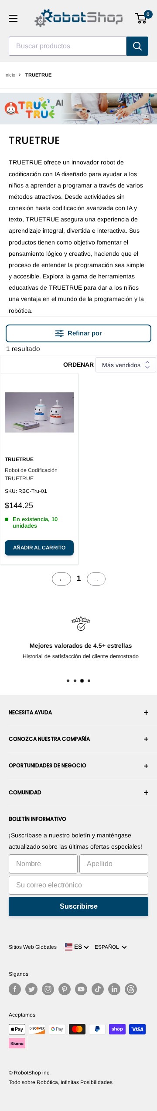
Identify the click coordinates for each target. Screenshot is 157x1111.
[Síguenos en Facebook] (15, 989)
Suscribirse (79, 906)
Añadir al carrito (39, 548)
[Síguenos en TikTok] (98, 989)
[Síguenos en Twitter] (31, 989)
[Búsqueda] (137, 46)
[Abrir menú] (13, 18)
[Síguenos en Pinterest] (64, 989)
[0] (141, 18)
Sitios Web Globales (33, 947)
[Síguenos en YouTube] (81, 989)
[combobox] (67, 46)
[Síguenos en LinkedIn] (114, 989)
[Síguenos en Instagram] (48, 989)
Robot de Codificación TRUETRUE (31, 474)
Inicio (9, 74)
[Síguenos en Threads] (131, 989)
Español (108, 947)
